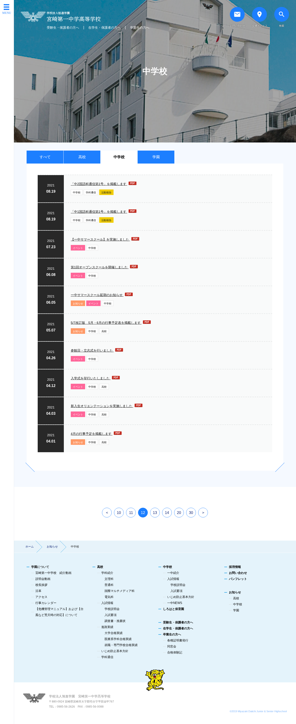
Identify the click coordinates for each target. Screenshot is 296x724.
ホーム (29, 546)
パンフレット (238, 579)
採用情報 (235, 567)
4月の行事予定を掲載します (91, 434)
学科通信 (91, 192)
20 (179, 513)
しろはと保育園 (173, 609)
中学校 (119, 157)
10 (119, 513)
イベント (78, 248)
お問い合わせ (238, 573)
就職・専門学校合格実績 (121, 645)
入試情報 (107, 603)
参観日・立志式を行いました (92, 350)
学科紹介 (107, 573)
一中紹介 (173, 573)
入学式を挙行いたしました (91, 378)
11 (131, 513)
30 (191, 513)
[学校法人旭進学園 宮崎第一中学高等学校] (85, 17)
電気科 (109, 597)
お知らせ (78, 303)
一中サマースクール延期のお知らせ (97, 295)
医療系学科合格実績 (118, 639)
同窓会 (171, 646)
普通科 (109, 585)
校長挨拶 (41, 585)
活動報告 (106, 192)
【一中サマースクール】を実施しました (100, 239)
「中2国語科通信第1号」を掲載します (99, 184)
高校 (82, 157)
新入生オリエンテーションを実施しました (102, 406)
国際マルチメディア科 (120, 591)
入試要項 (111, 615)
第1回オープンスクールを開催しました (100, 267)
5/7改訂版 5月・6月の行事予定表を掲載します (106, 323)
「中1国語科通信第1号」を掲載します (99, 211)
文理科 (109, 579)
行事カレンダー (45, 603)
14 (167, 513)
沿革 (38, 591)
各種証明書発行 (177, 640)
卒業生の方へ (139, 27)
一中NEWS (174, 603)
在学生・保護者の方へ (104, 27)
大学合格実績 (114, 633)
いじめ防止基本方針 (114, 651)
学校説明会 (112, 609)
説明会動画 (42, 579)
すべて (45, 157)
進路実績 (107, 627)
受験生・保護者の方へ (63, 27)
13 (155, 513)
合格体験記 (174, 652)
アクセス (41, 597)
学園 (156, 157)
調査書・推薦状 (115, 621)
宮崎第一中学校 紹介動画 (53, 573)
